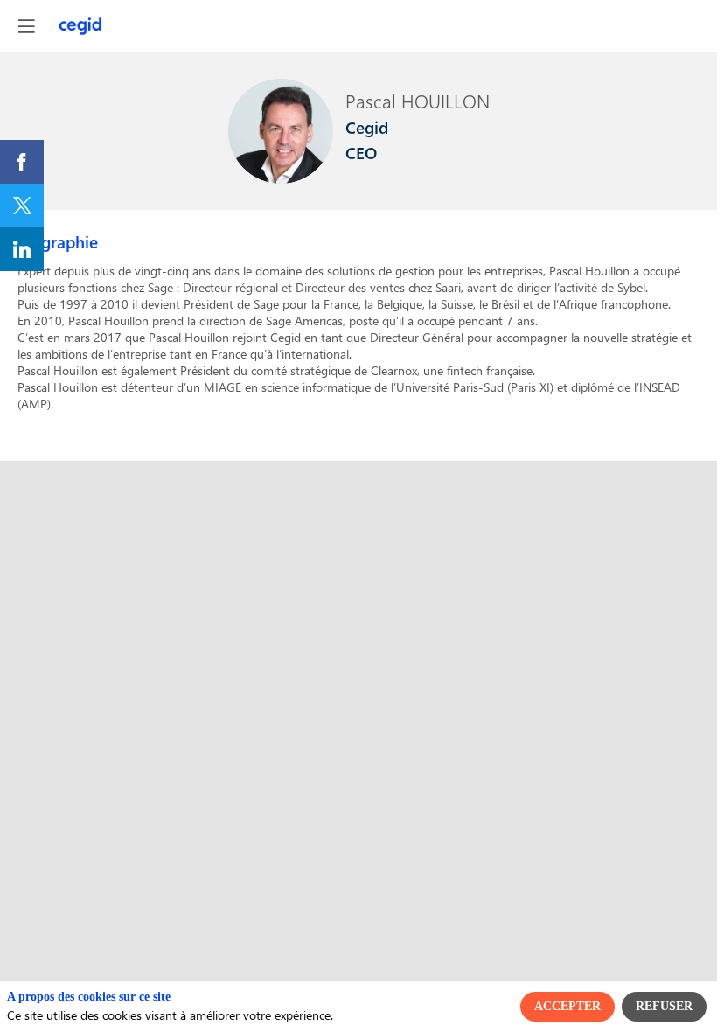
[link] (22, 162)
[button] (26, 26)
